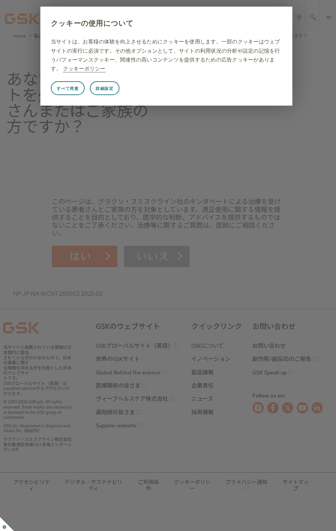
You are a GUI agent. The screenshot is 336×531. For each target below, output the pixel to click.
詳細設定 (105, 88)
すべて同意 (68, 88)
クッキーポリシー (84, 68)
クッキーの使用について (92, 23)
